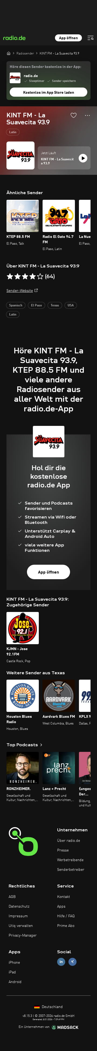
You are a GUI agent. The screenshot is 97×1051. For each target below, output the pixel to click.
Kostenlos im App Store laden (48, 93)
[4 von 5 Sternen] (32, 276)
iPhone (14, 963)
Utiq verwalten (21, 926)
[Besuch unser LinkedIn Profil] (61, 962)
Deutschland (52, 1007)
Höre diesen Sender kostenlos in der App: (45, 67)
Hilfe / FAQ (66, 916)
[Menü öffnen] (90, 38)
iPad (12, 972)
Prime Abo (65, 926)
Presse (63, 850)
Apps (61, 906)
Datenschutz (19, 906)
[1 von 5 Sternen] (10, 276)
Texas (55, 305)
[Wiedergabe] (83, 158)
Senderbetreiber (70, 870)
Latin (12, 132)
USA (71, 305)
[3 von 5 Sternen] (25, 276)
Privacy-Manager (23, 935)
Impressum (18, 916)
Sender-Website (19, 291)
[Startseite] (8, 53)
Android (15, 982)
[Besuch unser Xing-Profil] (72, 962)
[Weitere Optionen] (87, 115)
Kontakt (63, 897)
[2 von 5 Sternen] (17, 276)
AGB (12, 897)
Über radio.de (68, 841)
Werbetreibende (70, 860)
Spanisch (15, 305)
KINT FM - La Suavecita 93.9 (57, 161)
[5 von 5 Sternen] (40, 276)
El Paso (36, 305)
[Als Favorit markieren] (73, 115)
